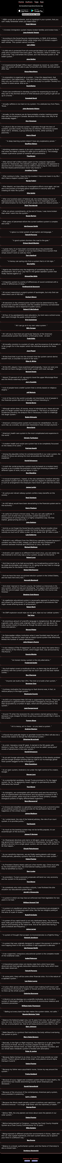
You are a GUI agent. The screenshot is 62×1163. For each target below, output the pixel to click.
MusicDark (34, 1160)
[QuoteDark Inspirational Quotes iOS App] (23, 11)
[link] (21, 2)
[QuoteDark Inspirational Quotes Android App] (37, 11)
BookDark (27, 1160)
